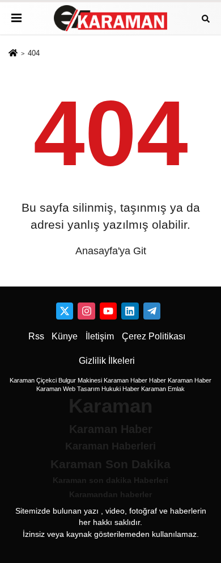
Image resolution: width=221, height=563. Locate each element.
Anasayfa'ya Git (110, 251)
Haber (157, 380)
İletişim (100, 336)
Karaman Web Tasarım (68, 388)
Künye (65, 336)
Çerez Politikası (153, 336)
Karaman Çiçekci (33, 380)
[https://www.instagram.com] (86, 311)
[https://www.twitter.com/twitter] (64, 311)
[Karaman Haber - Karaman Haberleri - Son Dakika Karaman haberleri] (110, 18)
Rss (36, 336)
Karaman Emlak (163, 388)
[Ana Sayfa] (13, 53)
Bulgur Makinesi (80, 380)
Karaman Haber (125, 380)
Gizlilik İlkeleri (107, 360)
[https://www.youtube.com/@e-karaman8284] (108, 311)
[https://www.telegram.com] (151, 311)
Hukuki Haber (120, 388)
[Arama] (206, 18)
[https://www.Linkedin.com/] (129, 311)
